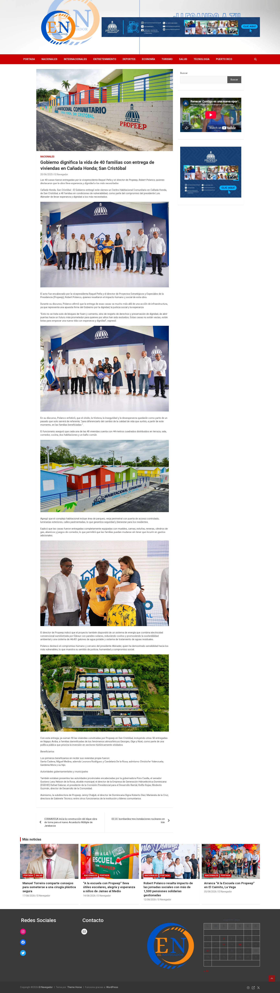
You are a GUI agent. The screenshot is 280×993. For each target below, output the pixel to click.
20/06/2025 (46, 174)
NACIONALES (47, 156)
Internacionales (75, 59)
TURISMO (167, 59)
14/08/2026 (89, 895)
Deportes (129, 59)
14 (240, 944)
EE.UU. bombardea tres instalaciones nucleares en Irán (138, 820)
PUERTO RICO (224, 59)
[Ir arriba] (272, 978)
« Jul (206, 970)
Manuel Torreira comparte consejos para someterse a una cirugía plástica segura (49, 887)
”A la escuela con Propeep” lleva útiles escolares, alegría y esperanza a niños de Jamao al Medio (109, 887)
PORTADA (29, 59)
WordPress (112, 987)
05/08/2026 (210, 891)
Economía (148, 59)
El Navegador (61, 174)
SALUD (183, 59)
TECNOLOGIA (202, 59)
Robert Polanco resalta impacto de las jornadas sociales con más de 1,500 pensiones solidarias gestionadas (168, 889)
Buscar (184, 73)
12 (223, 944)
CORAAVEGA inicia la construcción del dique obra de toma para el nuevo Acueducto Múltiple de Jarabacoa (70, 822)
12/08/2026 (150, 899)
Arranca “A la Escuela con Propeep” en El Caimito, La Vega (229, 885)
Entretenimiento (104, 59)
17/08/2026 (29, 895)
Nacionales (49, 59)
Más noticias (31, 839)
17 (207, 950)
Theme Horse (74, 987)
